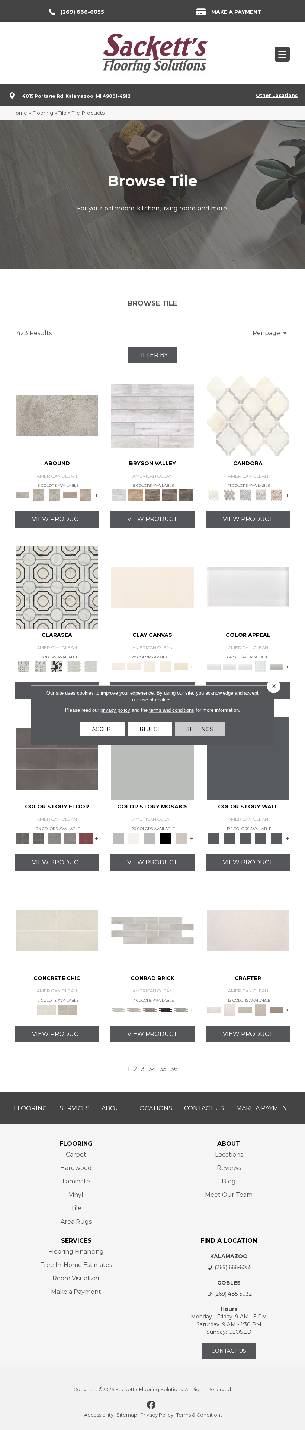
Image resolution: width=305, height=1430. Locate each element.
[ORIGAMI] (276, 1010)
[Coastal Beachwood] (152, 415)
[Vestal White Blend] (248, 415)
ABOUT (228, 1143)
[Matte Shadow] (57, 758)
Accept (102, 729)
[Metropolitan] (57, 587)
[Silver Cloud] (276, 666)
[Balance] (152, 758)
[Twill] (245, 1010)
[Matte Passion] (85, 838)
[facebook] (151, 1405)
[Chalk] (152, 587)
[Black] (165, 838)
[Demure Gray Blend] (229, 495)
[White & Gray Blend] (260, 495)
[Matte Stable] (181, 838)
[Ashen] (70, 495)
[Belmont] (40, 666)
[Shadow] (248, 758)
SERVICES (76, 1240)
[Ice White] (134, 838)
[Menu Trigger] (282, 54)
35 (163, 1069)
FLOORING (76, 1143)
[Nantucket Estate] (152, 495)
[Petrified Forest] (169, 495)
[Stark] (165, 1010)
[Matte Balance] (149, 838)
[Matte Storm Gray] (54, 838)
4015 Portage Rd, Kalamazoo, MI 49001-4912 (76, 96)
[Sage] (181, 1010)
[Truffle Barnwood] (186, 495)
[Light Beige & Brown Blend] (276, 495)
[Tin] (149, 1010)
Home (19, 113)
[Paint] (181, 666)
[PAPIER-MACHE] (248, 930)
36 (173, 1069)
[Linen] (134, 1010)
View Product (57, 519)
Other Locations (277, 95)
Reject (149, 729)
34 (152, 1069)
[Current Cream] (57, 930)
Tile (62, 113)
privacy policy (115, 710)
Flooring (42, 113)
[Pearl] (248, 587)
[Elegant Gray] (67, 1010)
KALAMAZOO (229, 1256)
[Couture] (57, 666)
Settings (199, 729)
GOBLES (229, 1282)
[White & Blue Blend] (245, 495)
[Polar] (152, 930)
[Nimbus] (57, 415)
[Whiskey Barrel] (135, 495)
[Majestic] (74, 666)
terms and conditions (171, 710)
